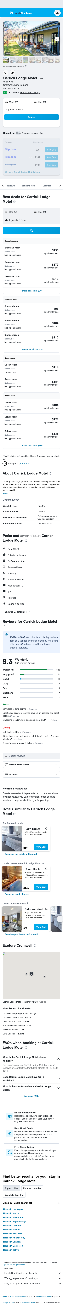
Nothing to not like (16, 732)
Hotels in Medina (11, 1229)
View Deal (41, 846)
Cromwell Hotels (29, 1302)
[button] (5, 13)
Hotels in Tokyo (11, 1249)
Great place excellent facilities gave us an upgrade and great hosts (31, 714)
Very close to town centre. (20, 708)
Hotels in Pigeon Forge (14, 1221)
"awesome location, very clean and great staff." (30, 719)
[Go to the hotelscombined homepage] (21, 12)
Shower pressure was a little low (22, 743)
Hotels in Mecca (11, 1213)
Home (4, 1296)
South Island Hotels (44, 1296)
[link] (21, 854)
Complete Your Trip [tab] (14, 1194)
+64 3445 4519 (11, 88)
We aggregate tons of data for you (21, 1278)
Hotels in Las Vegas (13, 1209)
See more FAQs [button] (31, 1095)
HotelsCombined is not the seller (21, 1273)
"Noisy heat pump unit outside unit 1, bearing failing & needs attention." (30, 737)
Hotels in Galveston (13, 1245)
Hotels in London (12, 1241)
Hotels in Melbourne (13, 1217)
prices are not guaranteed (14, 1264)
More (5, 493)
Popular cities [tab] (11, 1188)
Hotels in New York (12, 1233)
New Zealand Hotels (18, 1296)
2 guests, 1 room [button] (14, 109)
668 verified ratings (30, 92)
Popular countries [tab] (32, 1188)
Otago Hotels (9, 1302)
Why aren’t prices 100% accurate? (22, 1283)
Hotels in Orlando (12, 1225)
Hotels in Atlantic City (14, 1237)
